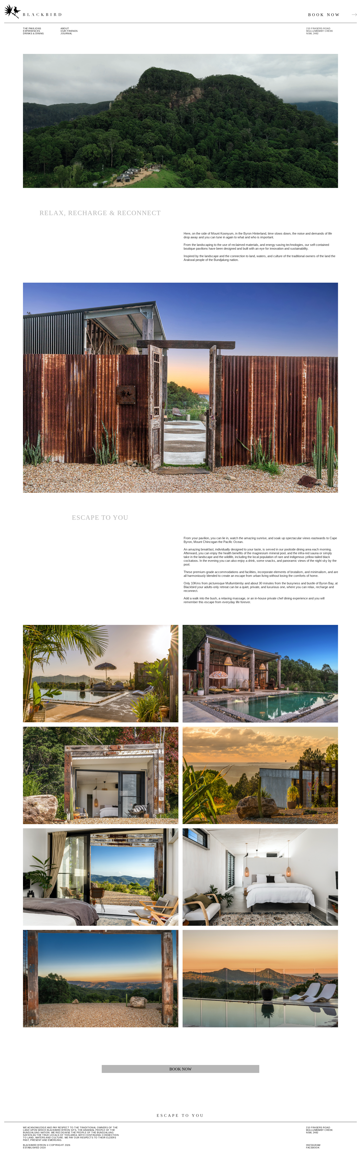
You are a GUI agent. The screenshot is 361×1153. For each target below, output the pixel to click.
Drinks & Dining (33, 33)
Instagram (313, 1145)
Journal (66, 33)
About (65, 28)
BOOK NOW (324, 15)
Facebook (312, 1147)
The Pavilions (32, 28)
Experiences (31, 31)
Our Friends (69, 31)
